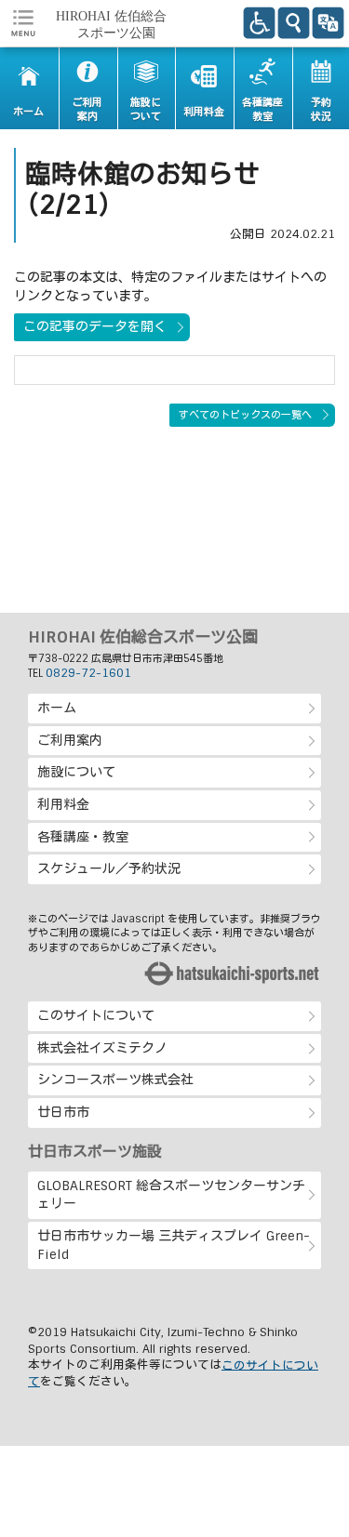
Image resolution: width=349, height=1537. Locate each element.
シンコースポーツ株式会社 (115, 1079)
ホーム (56, 707)
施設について (76, 771)
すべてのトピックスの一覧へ (245, 414)
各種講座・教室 (82, 836)
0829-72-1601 (88, 673)
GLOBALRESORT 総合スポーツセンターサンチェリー (171, 1194)
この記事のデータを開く (95, 326)
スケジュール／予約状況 (109, 868)
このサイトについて (95, 1015)
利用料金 (63, 804)
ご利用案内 (69, 740)
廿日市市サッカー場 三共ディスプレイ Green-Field (173, 1245)
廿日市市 (63, 1112)
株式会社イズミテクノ (102, 1048)
